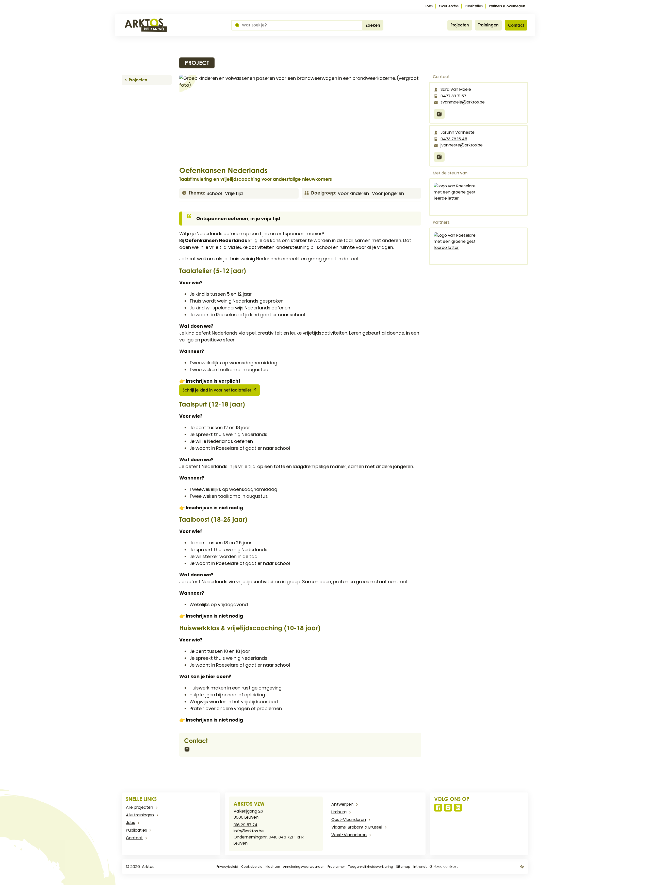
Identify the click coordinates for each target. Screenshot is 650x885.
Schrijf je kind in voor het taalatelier (217, 390)
